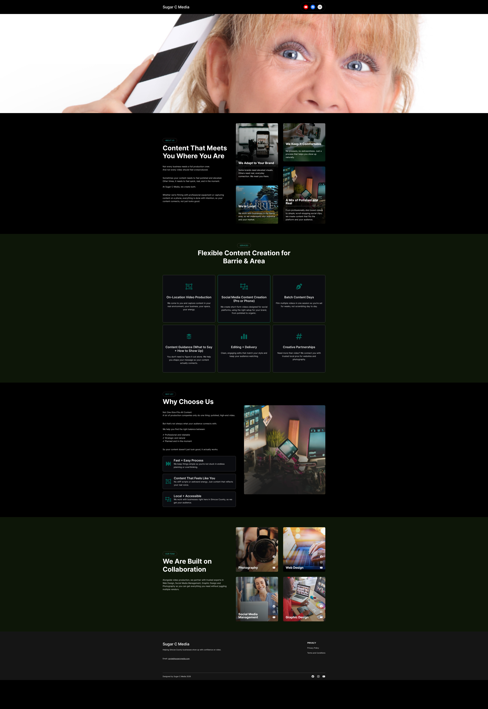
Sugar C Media (176, 7)
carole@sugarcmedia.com (179, 658)
